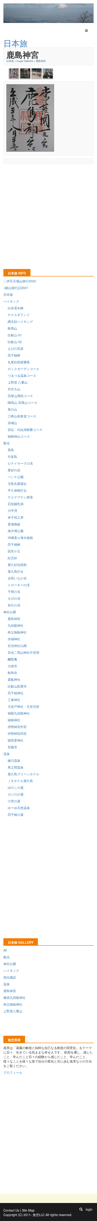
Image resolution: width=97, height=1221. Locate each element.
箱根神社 (14, 720)
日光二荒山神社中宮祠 (23, 652)
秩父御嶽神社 (17, 632)
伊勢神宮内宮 (17, 733)
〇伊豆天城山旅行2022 (19, 281)
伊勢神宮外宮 (17, 726)
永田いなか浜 (17, 578)
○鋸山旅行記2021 (15, 287)
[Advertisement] (48, 215)
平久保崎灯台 (17, 490)
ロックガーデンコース (23, 368)
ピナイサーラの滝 (20, 463)
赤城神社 (14, 639)
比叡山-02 (15, 341)
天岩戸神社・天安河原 (23, 706)
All (5, 950)
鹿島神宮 (41, 61)
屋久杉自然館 (17, 564)
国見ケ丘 (14, 551)
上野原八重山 (12, 1011)
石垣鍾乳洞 (15, 504)
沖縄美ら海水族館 (20, 537)
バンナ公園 (15, 477)
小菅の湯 (14, 801)
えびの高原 (15, 348)
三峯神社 (14, 699)
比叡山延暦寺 (17, 686)
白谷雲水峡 (15, 308)
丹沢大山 (14, 389)
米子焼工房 (15, 517)
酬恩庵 (12, 659)
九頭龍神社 (15, 625)
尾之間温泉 (15, 767)
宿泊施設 (9, 977)
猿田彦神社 (15, 740)
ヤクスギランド (19, 314)
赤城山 (12, 423)
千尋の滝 (14, 591)
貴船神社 (14, 679)
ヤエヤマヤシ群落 (20, 497)
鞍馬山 (12, 328)
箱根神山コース (19, 436)
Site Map (28, 1210)
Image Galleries (24, 61)
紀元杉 (12, 558)
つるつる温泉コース (22, 375)
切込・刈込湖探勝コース (25, 429)
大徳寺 (12, 666)
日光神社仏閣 (17, 645)
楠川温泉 (14, 760)
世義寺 (12, 747)
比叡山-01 (15, 335)
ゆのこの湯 (15, 787)
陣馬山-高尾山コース (22, 402)
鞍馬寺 (12, 672)
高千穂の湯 (15, 814)
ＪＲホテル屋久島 (20, 780)
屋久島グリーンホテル (23, 774)
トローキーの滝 (19, 585)
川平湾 (12, 510)
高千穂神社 (15, 693)
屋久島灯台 (15, 571)
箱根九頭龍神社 (19, 713)
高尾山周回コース (20, 395)
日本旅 (10, 61)
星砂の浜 (14, 470)
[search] (81, 1209)
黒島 (11, 450)
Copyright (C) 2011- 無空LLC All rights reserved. (37, 1214)
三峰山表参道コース (22, 416)
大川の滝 (14, 598)
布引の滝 (14, 605)
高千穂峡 (14, 544)
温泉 (6, 753)
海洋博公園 (15, 531)
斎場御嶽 (14, 524)
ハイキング (11, 301)
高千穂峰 (14, 355)
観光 (6, 443)
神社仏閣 (9, 612)
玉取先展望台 (17, 483)
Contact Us (11, 1210)
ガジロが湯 (15, 794)
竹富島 (12, 456)
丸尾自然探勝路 (19, 362)
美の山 (12, 409)
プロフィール (12, 1072)
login (89, 1209)
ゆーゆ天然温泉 (19, 807)
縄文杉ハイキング (20, 321)
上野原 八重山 (18, 382)
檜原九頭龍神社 (14, 997)
